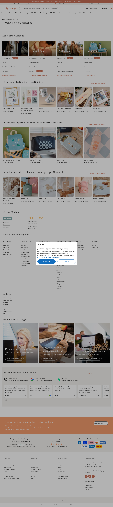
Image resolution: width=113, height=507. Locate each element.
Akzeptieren (46, 261)
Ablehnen (66, 261)
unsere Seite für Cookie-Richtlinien (48, 257)
